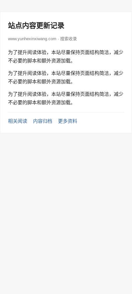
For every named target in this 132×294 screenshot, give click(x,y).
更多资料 (67, 121)
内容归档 (42, 121)
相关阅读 (17, 121)
